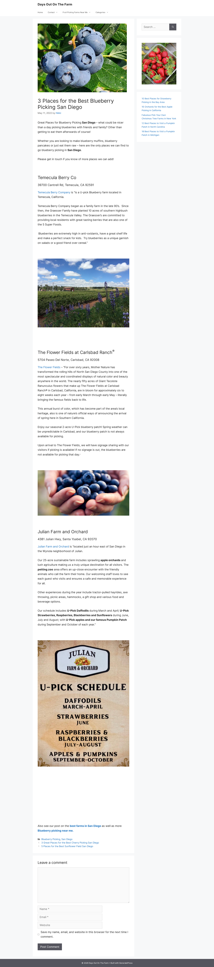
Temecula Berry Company (54, 192)
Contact (51, 12)
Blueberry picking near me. (56, 830)
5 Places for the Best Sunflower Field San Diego (67, 846)
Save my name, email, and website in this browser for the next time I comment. (84, 934)
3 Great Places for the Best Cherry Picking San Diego (70, 842)
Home (40, 12)
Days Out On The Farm (55, 4)
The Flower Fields (49, 367)
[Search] (172, 27)
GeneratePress (126, 963)
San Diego (66, 839)
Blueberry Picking (50, 839)
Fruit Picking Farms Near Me (75, 12)
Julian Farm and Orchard (53, 546)
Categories (100, 12)
